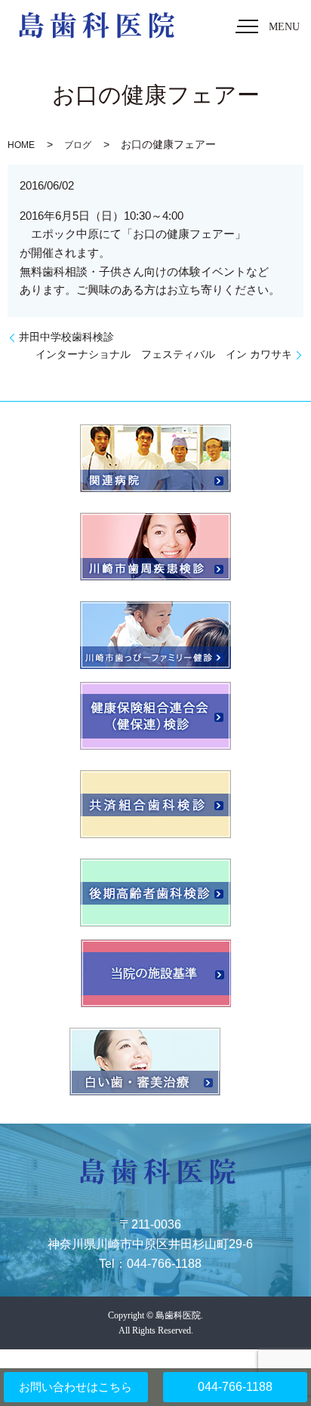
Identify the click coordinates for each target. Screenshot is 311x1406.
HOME (21, 145)
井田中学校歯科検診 (66, 337)
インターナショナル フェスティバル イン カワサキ (163, 354)
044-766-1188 (235, 1386)
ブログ (77, 145)
